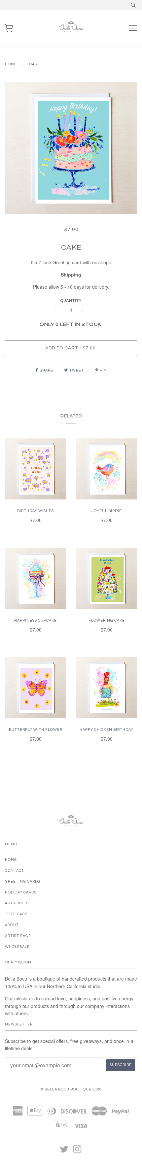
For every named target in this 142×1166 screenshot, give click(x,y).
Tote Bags (16, 914)
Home (11, 64)
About (12, 925)
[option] (71, 148)
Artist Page (18, 936)
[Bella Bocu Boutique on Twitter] (64, 1151)
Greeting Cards (22, 881)
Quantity (71, 301)
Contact (14, 870)
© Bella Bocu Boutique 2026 (71, 1089)
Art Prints (17, 903)
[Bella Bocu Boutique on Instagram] (77, 1151)
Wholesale (17, 947)
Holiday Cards (21, 892)
